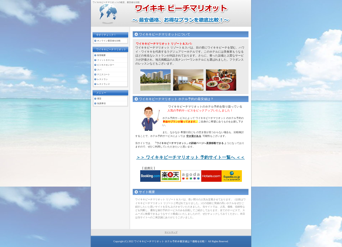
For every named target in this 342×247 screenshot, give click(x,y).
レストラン (102, 79)
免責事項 (101, 103)
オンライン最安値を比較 (109, 40)
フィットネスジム (105, 60)
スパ (99, 69)
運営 (99, 98)
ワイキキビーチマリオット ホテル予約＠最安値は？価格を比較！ (170, 241)
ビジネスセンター (105, 65)
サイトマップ (171, 232)
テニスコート (103, 74)
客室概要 (101, 55)
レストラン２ (103, 84)
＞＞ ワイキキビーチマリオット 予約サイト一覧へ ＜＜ (190, 157)
